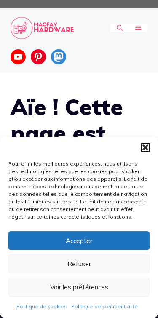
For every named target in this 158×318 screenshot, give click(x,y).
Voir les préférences (79, 287)
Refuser (79, 264)
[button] (145, 147)
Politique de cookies (41, 306)
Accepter (79, 241)
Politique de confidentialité (104, 306)
